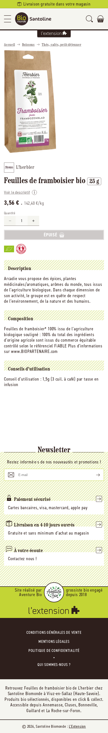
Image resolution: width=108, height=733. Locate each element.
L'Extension (77, 726)
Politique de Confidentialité (54, 650)
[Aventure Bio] (54, 592)
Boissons (28, 45)
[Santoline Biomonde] (33, 18)
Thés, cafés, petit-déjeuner (61, 45)
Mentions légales (54, 641)
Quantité (9, 213)
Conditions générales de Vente (53, 632)
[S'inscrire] (94, 475)
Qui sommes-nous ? (54, 664)
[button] (7, 18)
